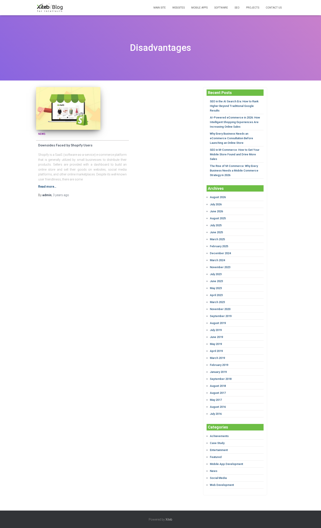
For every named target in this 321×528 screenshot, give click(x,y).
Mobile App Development (226, 464)
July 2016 (216, 413)
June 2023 (216, 281)
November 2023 (220, 267)
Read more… (47, 186)
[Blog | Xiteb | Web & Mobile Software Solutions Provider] (50, 7)
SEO (237, 7)
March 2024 (217, 260)
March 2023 (217, 302)
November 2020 (220, 309)
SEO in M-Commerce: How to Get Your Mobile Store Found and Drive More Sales (234, 154)
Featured (216, 457)
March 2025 (217, 239)
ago (61, 195)
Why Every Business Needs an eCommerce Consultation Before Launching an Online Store (231, 138)
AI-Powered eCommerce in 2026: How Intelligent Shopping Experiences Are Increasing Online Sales (235, 122)
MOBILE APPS (199, 7)
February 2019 (219, 365)
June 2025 (216, 232)
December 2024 (220, 253)
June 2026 (216, 211)
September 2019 (220, 316)
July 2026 (216, 204)
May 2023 (216, 288)
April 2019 (216, 351)
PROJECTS (252, 7)
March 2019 (217, 358)
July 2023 (216, 274)
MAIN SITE (160, 7)
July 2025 (216, 225)
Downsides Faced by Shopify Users (65, 145)
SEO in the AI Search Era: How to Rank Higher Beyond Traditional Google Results (234, 106)
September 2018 (220, 379)
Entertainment (219, 450)
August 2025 (218, 218)
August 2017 (218, 392)
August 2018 (218, 385)
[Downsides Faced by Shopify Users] (68, 108)
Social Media (218, 478)
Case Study (217, 443)
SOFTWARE (221, 7)
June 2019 (216, 337)
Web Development (222, 485)
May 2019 (216, 344)
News (41, 133)
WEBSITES (178, 7)
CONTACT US (274, 7)
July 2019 (216, 330)
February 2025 (219, 246)
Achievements (219, 436)
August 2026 (218, 197)
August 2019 (218, 323)
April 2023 (216, 295)
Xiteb (169, 519)
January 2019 (218, 372)
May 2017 (216, 399)
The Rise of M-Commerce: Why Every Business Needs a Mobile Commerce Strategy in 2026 (234, 170)
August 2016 (218, 406)
